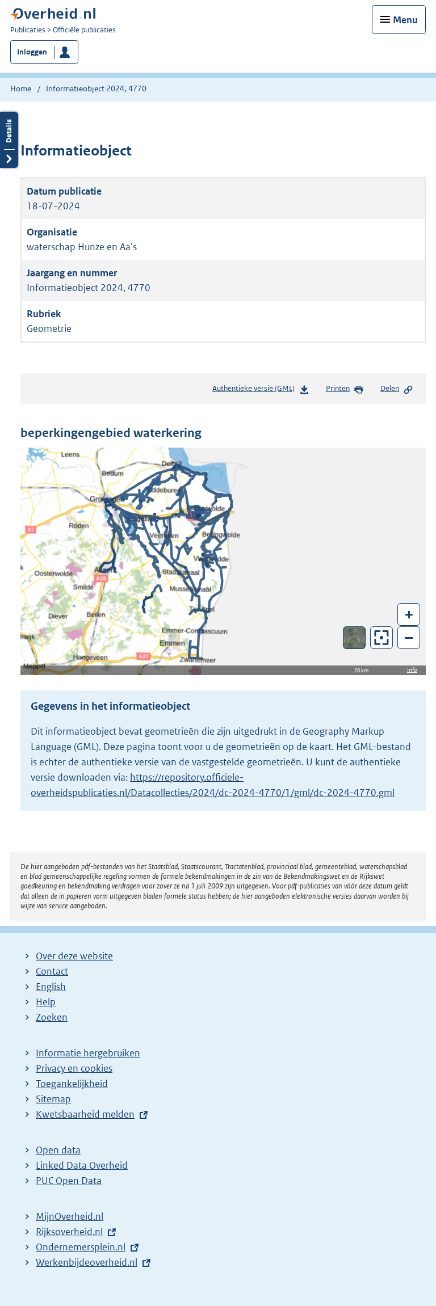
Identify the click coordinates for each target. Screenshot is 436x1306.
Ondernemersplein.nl (80, 1247)
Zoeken (52, 1017)
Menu (405, 20)
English (51, 986)
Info (412, 669)
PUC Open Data (69, 1180)
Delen (389, 388)
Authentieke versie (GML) (256, 391)
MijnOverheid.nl (69, 1216)
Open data (58, 1150)
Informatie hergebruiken (88, 1053)
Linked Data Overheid (82, 1165)
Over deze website (74, 956)
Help (46, 1002)
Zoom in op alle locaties (382, 638)
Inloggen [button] (32, 52)
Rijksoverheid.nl (69, 1231)
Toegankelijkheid (72, 1083)
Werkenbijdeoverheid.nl (86, 1262)
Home (20, 88)
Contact (52, 971)
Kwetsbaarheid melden (85, 1114)
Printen (338, 388)
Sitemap (53, 1099)
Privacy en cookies (74, 1068)
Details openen (9, 140)
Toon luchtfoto (354, 637)
